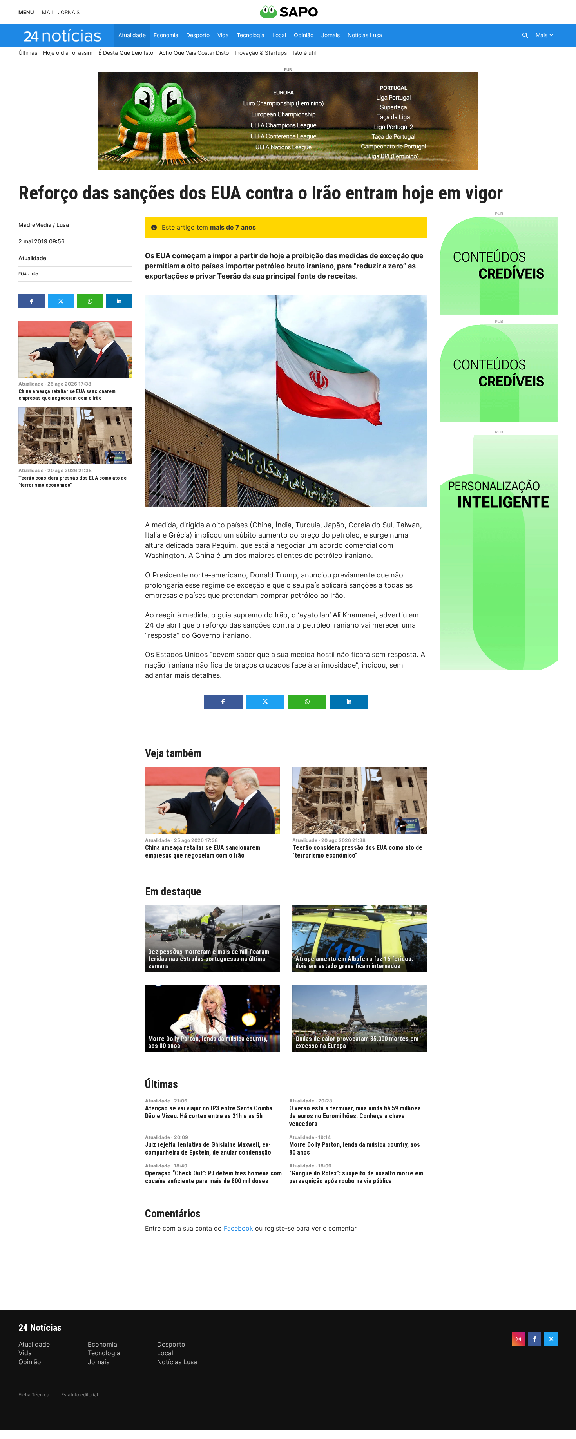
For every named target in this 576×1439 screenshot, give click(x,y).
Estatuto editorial (79, 1394)
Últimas (161, 1084)
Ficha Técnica (33, 1394)
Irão (34, 274)
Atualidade (32, 258)
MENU (26, 12)
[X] (551, 1339)
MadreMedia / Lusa (43, 224)
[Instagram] (518, 1339)
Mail (48, 12)
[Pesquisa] (525, 35)
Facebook (238, 1228)
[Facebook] (535, 1339)
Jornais (69, 12)
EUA (22, 274)
